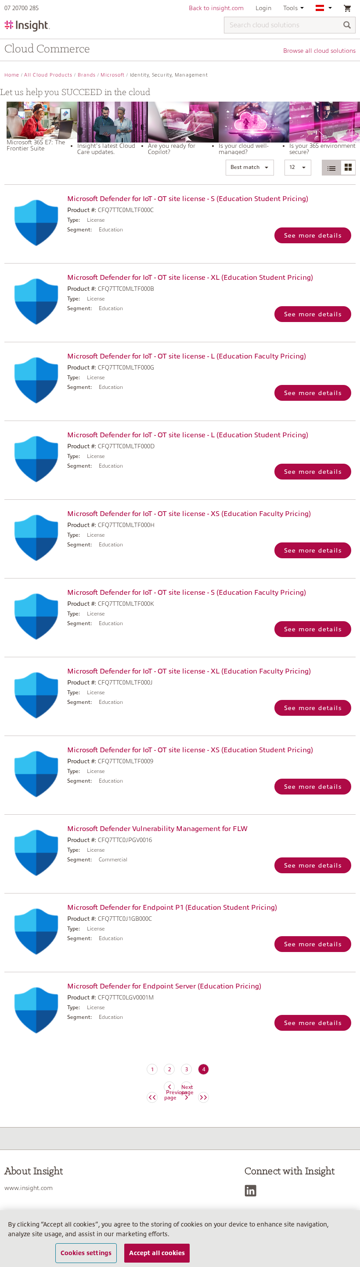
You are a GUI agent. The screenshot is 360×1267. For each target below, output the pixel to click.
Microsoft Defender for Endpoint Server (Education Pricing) (164, 986)
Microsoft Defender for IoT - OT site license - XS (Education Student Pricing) (190, 750)
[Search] (347, 25)
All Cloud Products (48, 75)
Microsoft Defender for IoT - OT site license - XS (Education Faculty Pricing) (189, 513)
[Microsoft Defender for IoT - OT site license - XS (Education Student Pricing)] (33, 774)
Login (263, 7)
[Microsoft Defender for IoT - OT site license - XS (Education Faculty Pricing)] (33, 537)
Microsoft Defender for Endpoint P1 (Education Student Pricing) (172, 907)
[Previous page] (152, 1097)
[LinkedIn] (253, 1191)
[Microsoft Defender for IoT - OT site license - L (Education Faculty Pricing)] (33, 380)
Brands (87, 75)
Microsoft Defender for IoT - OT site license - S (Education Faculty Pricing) (186, 592)
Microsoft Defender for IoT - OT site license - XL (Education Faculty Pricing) (189, 671)
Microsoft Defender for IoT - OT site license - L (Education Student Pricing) (187, 435)
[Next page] (203, 1097)
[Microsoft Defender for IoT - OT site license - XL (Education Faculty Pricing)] (33, 695)
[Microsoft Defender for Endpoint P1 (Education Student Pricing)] (33, 931)
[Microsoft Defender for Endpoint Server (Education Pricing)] (33, 1010)
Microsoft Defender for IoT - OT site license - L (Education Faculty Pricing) (186, 356)
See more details (313, 235)
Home (11, 75)
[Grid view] (348, 167)
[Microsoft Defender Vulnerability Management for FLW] (33, 852)
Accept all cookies (157, 1252)
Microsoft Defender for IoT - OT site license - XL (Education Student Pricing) (190, 277)
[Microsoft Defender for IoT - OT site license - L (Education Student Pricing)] (33, 459)
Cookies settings (86, 1252)
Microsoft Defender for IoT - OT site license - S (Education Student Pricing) (187, 198)
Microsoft (113, 75)
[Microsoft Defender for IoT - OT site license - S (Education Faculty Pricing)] (33, 616)
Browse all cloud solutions (319, 50)
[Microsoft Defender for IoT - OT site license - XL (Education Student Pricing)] (33, 301)
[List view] (331, 167)
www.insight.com (28, 1187)
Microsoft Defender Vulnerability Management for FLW (157, 828)
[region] (180, 1238)
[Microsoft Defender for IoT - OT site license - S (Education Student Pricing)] (33, 222)
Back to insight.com (216, 7)
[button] (250, 168)
